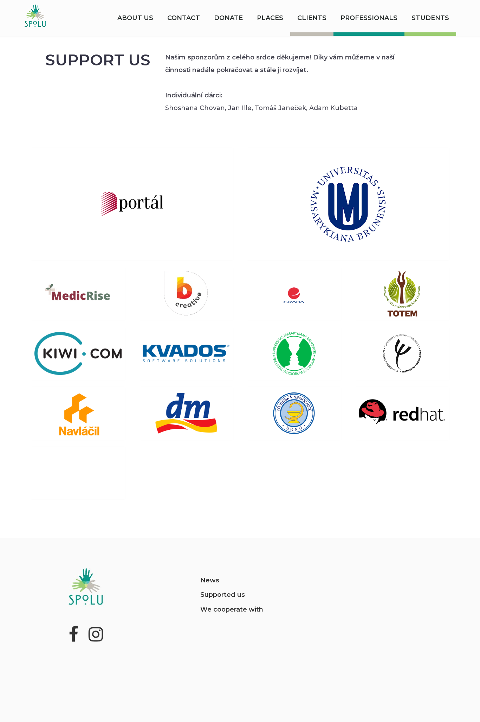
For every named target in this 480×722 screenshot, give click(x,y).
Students (430, 18)
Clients (311, 18)
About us (135, 18)
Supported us (222, 595)
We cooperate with (231, 609)
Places (270, 18)
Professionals (368, 18)
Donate (228, 18)
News (209, 580)
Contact (183, 18)
